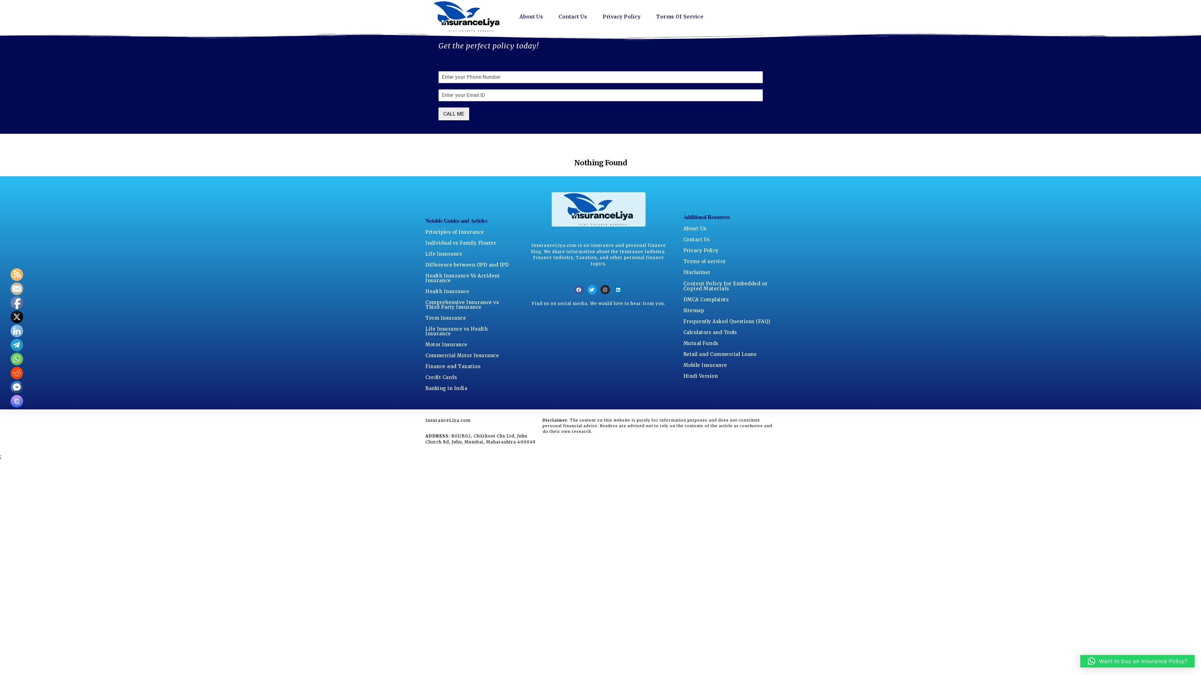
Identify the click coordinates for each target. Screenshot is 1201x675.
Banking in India (446, 388)
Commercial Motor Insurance (462, 355)
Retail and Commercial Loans (720, 354)
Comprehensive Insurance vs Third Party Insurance (462, 304)
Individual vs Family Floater (460, 243)
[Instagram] (605, 289)
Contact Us (573, 16)
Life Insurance (443, 254)
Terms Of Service (679, 16)
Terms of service (704, 261)
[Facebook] (579, 289)
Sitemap (693, 310)
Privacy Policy (622, 16)
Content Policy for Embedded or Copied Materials (725, 286)
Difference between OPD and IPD (467, 265)
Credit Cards (441, 377)
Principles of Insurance (454, 232)
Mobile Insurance (705, 365)
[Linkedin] (618, 289)
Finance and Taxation (452, 366)
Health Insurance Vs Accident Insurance (462, 278)
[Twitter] (592, 289)
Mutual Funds (700, 343)
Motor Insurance (446, 345)
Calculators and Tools (710, 332)
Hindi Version (700, 376)
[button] (1137, 661)
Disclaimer (697, 272)
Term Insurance (445, 318)
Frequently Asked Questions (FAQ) (727, 321)
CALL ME (453, 114)
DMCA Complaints (706, 299)
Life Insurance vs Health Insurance (456, 331)
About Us (531, 16)
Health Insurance (447, 291)
